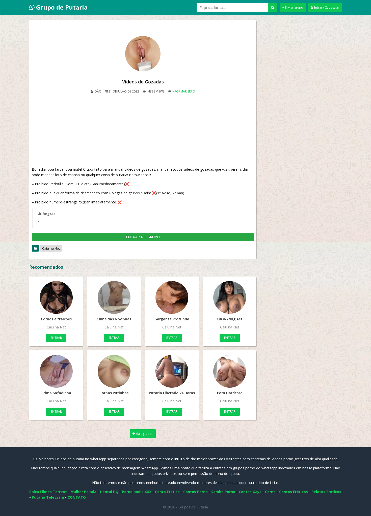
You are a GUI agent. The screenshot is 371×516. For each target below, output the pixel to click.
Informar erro (183, 91)
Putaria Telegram (48, 497)
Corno (270, 491)
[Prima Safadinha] (56, 371)
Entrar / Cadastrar (326, 7)
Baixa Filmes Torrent (48, 491)
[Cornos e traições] (56, 297)
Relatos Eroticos (326, 491)
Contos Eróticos (293, 491)
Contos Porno (195, 491)
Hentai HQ (109, 491)
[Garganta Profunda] (171, 297)
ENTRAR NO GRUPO (143, 236)
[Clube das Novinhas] (114, 297)
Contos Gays (250, 491)
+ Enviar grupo (292, 7)
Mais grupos (144, 434)
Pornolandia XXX (136, 491)
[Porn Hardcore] (229, 371)
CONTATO (77, 497)
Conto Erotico (167, 491)
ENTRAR (56, 338)
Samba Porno (223, 491)
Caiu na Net (51, 248)
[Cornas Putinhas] (114, 371)
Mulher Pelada (83, 491)
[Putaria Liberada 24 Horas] (171, 371)
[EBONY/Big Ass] (229, 297)
